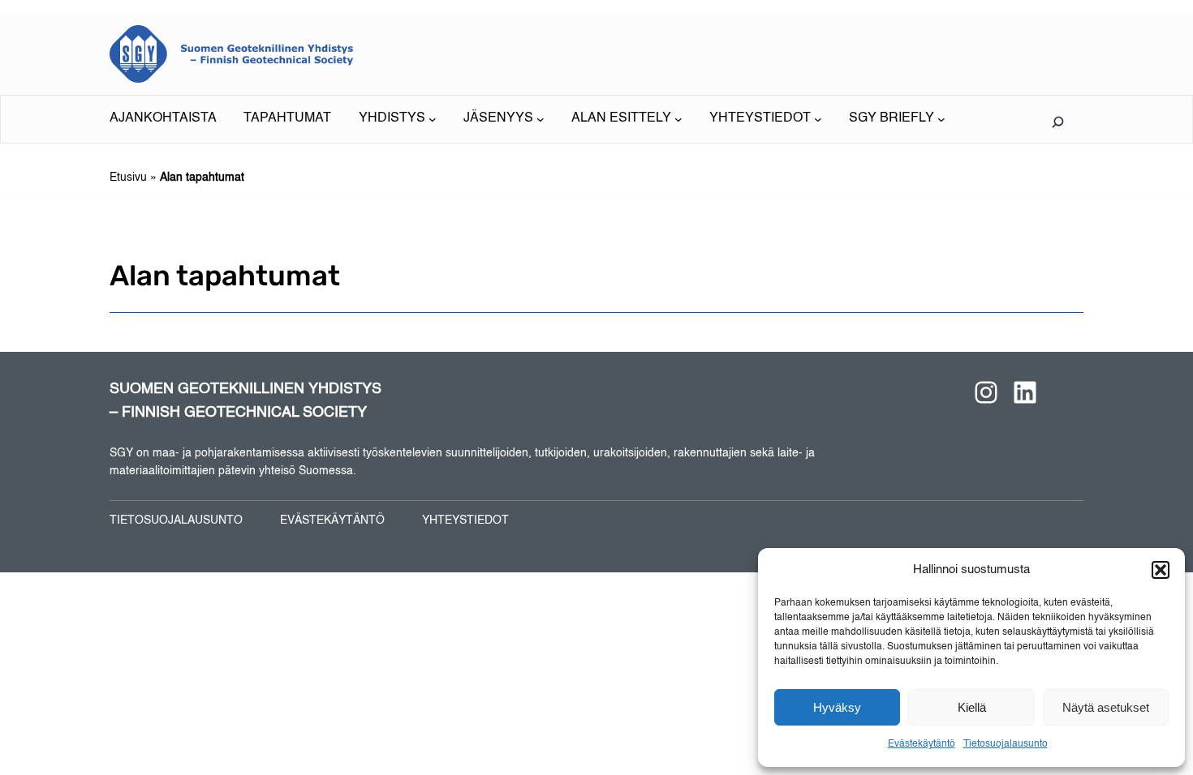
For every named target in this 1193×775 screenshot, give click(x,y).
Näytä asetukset (1105, 707)
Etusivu (128, 177)
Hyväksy (837, 707)
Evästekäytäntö (921, 744)
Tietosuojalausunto (1005, 744)
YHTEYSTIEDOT (465, 520)
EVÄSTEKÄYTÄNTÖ (332, 520)
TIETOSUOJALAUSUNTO (176, 520)
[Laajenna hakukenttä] (1057, 121)
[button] (1160, 570)
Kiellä (972, 707)
